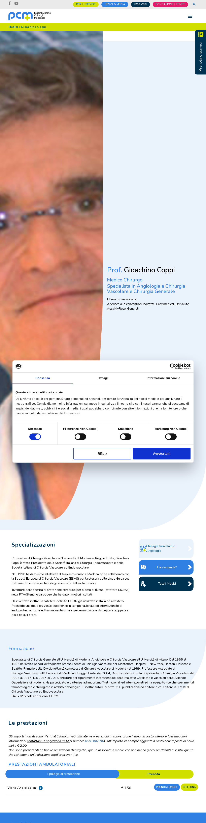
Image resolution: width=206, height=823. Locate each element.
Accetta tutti (161, 453)
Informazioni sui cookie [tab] (163, 378)
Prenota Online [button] (167, 787)
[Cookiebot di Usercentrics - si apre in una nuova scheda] (173, 366)
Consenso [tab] (42, 378)
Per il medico (85, 4)
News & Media (115, 4)
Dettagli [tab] (103, 378)
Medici (13, 27)
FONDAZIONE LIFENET (170, 4)
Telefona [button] (189, 787)
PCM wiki (140, 4)
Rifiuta (102, 453)
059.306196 (94, 741)
